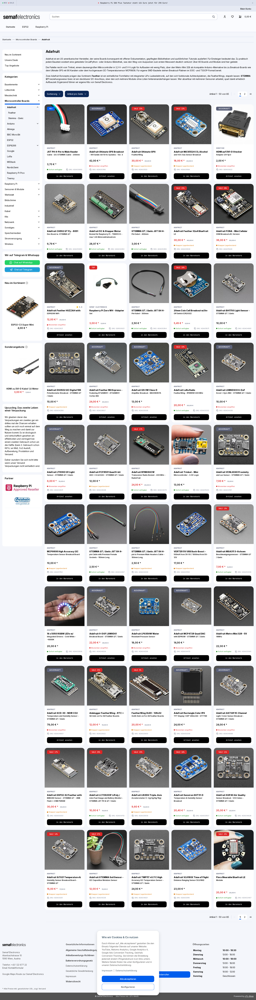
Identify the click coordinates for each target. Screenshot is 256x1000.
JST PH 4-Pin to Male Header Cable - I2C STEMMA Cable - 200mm (63, 153)
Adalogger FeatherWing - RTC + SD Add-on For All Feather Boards (106, 714)
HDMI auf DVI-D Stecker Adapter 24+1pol (229, 153)
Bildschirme (10, 200)
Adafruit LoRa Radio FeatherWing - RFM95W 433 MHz (188, 391)
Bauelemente (11, 84)
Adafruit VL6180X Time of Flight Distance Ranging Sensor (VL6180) (191, 878)
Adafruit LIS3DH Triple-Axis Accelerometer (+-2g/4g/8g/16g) (147, 796)
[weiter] (250, 94)
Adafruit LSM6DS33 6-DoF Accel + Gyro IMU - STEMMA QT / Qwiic (233, 391)
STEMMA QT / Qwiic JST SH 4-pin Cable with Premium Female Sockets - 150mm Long (105, 554)
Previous (15, 313)
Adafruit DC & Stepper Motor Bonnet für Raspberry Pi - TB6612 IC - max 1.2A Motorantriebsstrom (105, 234)
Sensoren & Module (14, 189)
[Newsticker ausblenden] (252, 3)
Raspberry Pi (42, 27)
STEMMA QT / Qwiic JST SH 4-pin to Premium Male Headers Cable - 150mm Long (148, 554)
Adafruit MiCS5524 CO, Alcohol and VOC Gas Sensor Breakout (191, 153)
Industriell (9, 205)
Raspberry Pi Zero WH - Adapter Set (106, 312)
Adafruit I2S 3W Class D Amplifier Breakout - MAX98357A (146, 391)
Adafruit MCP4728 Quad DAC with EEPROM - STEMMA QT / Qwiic (189, 635)
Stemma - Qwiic (15, 118)
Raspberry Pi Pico (16, 173)
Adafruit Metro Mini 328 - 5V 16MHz (231, 635)
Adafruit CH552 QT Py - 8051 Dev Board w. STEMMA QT (62, 232)
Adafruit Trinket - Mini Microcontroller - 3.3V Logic (186, 473)
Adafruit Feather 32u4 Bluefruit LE (191, 232)
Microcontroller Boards (17, 101)
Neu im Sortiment (13, 54)
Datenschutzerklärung (126, 970)
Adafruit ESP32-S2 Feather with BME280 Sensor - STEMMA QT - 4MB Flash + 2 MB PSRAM (64, 798)
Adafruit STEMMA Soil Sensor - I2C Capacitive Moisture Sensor (106, 878)
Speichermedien (13, 233)
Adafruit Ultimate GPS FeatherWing (144, 153)
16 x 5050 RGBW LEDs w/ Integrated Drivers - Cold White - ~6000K (61, 636)
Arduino (11, 123)
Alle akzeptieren (128, 979)
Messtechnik (11, 95)
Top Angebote (12, 65)
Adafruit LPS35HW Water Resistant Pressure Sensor (145, 635)
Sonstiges (9, 227)
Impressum (107, 970)
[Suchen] (213, 16)
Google (10, 151)
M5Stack (11, 162)
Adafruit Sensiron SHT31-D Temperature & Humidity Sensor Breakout (188, 798)
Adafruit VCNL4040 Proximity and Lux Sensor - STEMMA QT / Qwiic (232, 473)
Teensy (11, 178)
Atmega (11, 129)
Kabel (7, 211)
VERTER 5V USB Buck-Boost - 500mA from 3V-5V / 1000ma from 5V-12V (191, 554)
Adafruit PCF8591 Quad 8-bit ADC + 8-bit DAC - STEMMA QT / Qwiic (106, 473)
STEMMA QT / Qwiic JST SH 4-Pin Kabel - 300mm (148, 312)
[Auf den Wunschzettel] (80, 108)
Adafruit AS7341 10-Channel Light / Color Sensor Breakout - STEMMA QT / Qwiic (231, 716)
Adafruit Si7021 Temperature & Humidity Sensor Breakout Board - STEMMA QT (64, 880)
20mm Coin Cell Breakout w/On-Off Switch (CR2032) (191, 312)
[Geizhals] (22, 500)
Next (30, 313)
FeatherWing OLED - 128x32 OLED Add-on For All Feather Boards (148, 714)
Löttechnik (10, 90)
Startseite (10, 27)
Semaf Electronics (98, 307)
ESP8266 (11, 145)
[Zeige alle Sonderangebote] (26, 346)
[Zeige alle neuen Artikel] (26, 282)
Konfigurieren (128, 987)
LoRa (9, 156)
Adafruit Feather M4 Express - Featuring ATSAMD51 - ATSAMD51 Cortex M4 (105, 393)
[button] (225, 17)
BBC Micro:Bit (13, 134)
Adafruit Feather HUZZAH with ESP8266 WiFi (63, 312)
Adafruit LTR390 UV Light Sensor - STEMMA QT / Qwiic (61, 473)
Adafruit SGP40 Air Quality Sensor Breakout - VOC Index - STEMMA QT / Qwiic (230, 798)
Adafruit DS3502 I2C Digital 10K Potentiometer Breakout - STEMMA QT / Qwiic (64, 393)
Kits (6, 216)
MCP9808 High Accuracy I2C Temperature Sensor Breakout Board (63, 553)
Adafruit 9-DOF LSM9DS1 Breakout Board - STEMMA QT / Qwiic (106, 635)
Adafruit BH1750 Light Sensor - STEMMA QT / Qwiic (233, 312)
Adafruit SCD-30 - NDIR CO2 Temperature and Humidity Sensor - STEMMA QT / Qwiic (63, 716)
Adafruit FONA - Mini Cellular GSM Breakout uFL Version (231, 232)
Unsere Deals (11, 60)
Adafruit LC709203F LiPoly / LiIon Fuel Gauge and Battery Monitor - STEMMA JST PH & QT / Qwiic (106, 798)
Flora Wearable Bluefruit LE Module (230, 878)
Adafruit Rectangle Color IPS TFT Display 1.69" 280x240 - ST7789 (190, 714)
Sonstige (220, 148)
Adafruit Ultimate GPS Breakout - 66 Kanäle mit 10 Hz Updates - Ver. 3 (106, 153)
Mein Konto (245, 9)
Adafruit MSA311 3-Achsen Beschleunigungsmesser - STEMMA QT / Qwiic (233, 554)
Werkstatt (9, 194)
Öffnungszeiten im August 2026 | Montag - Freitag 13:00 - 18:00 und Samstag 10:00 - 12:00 (134, 3)
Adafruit (51, 148)
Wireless (9, 244)
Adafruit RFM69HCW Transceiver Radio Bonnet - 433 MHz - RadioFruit (148, 475)
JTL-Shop (249, 996)
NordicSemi (12, 167)
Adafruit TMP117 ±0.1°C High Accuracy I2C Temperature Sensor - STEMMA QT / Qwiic (148, 880)
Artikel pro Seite (75, 94)
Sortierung (52, 94)
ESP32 (25, 27)
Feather (12, 112)
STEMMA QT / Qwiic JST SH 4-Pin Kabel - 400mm (148, 232)
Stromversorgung (13, 238)
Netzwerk (9, 222)
